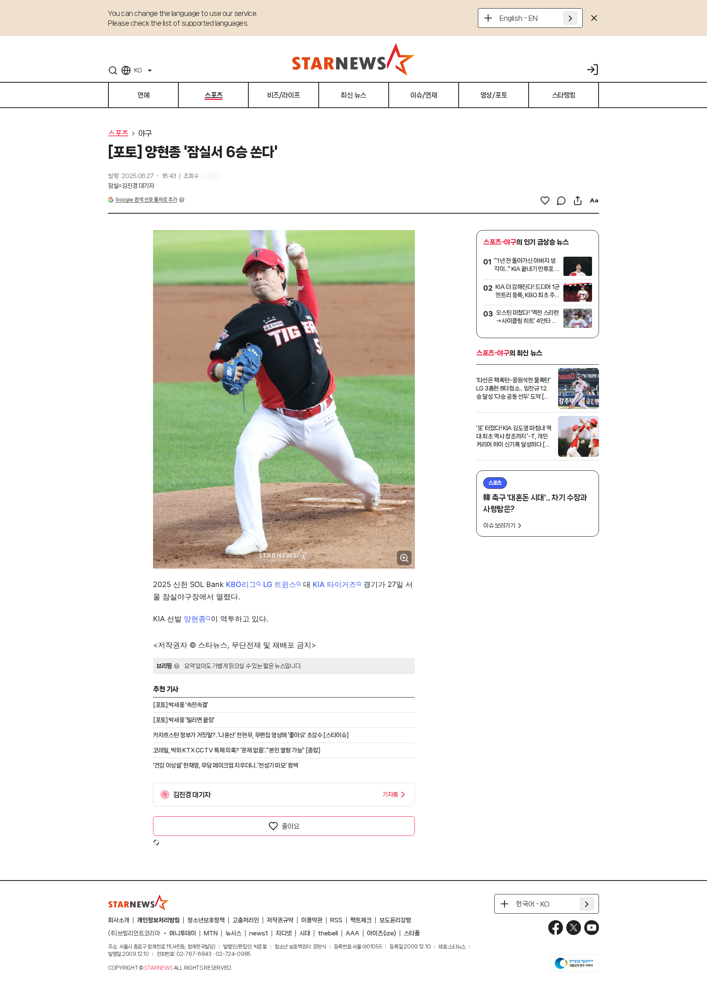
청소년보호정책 (206, 920)
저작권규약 (280, 920)
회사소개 (118, 920)
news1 (258, 933)
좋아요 (290, 826)
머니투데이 (182, 933)
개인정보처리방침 (158, 920)
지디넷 (284, 933)
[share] (578, 200)
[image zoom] (404, 558)
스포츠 (118, 133)
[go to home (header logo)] (353, 59)
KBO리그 (241, 584)
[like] (545, 200)
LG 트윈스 (279, 584)
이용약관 (311, 920)
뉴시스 (233, 933)
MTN (211, 933)
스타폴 (412, 933)
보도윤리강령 (395, 920)
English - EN (519, 18)
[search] (113, 70)
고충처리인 (245, 920)
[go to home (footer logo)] (138, 902)
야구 (145, 133)
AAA (352, 933)
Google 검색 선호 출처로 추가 (146, 199)
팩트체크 (361, 920)
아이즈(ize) (381, 933)
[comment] (561, 200)
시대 (304, 933)
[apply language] (570, 18)
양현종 (195, 618)
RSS (336, 920)
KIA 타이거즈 (334, 584)
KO (138, 70)
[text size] (594, 200)
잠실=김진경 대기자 (131, 186)
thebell (328, 933)
